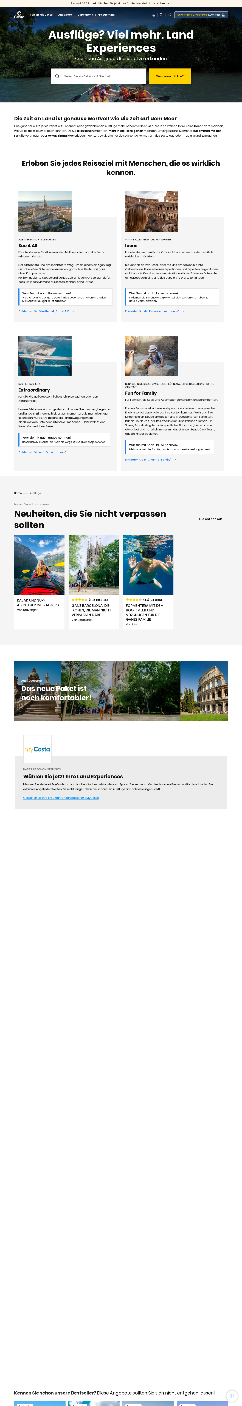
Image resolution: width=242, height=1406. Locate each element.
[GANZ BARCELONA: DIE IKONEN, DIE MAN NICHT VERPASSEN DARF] (94, 582)
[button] (169, 15)
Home (18, 493)
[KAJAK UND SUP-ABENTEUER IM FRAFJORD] (39, 582)
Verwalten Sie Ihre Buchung (96, 14)
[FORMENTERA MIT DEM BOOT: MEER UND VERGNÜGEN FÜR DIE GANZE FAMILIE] (148, 582)
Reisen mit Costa (41, 14)
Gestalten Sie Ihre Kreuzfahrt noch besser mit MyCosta (61, 798)
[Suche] (161, 14)
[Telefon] (153, 14)
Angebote (65, 14)
